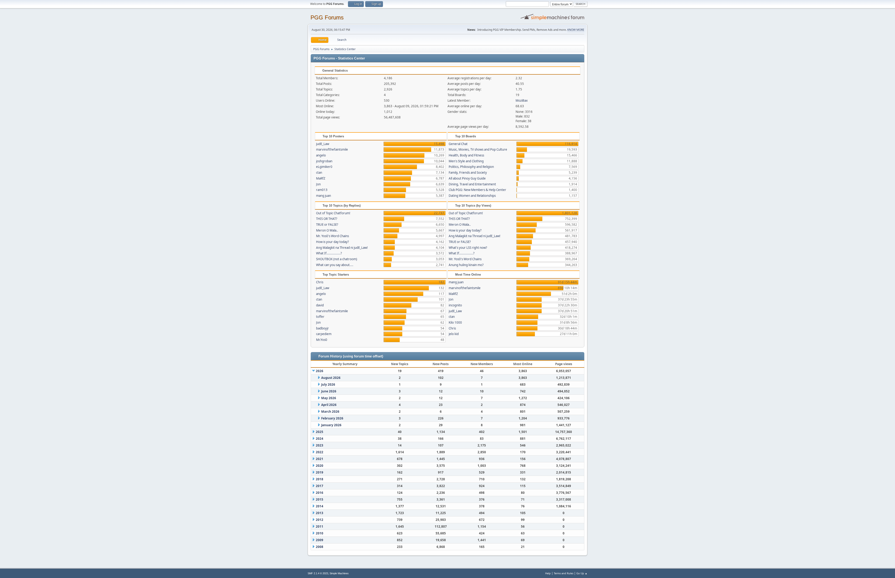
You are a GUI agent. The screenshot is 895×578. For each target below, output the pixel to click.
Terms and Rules (563, 573)
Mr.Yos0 (321, 340)
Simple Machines (339, 573)
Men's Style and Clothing (466, 161)
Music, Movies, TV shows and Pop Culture (478, 149)
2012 (319, 520)
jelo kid (454, 334)
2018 (319, 479)
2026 (319, 371)
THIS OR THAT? (326, 219)
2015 (319, 499)
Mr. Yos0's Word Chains (332, 236)
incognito (455, 305)
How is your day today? (332, 242)
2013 (319, 513)
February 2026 (332, 418)
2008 (319, 547)
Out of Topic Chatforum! (333, 213)
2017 (319, 486)
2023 (319, 445)
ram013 (321, 190)
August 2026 (331, 378)
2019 (319, 472)
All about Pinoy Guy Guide (467, 178)
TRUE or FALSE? (327, 224)
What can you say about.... (334, 265)
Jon (318, 184)
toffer (320, 317)
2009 (319, 540)
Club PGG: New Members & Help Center (477, 190)
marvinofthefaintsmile (332, 149)
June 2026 (328, 391)
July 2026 (328, 384)
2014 (319, 506)
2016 (319, 493)
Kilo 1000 (455, 322)
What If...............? (329, 253)
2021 (319, 459)
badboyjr (322, 328)
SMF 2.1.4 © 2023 (318, 573)
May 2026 (328, 398)
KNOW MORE (575, 30)
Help (548, 573)
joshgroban (324, 161)
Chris (319, 282)
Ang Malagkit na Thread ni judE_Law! (342, 248)
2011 (319, 526)
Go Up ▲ (581, 573)
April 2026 (329, 405)
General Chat (458, 144)
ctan (319, 172)
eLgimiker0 (324, 167)
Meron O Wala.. (327, 230)
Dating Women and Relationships (472, 196)
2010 (319, 533)
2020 (319, 466)
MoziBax (522, 100)
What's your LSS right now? (468, 248)
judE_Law (322, 144)
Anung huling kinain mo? (466, 265)
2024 (319, 438)
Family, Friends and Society (468, 172)
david (320, 305)
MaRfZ (320, 178)
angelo (321, 155)
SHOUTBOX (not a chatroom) (336, 259)
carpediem (323, 334)
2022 (319, 452)
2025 (319, 432)
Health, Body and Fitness (466, 155)
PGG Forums (327, 17)
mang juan (323, 196)
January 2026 (331, 425)
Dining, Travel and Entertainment (472, 184)
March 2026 (330, 411)
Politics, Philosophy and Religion (471, 167)
